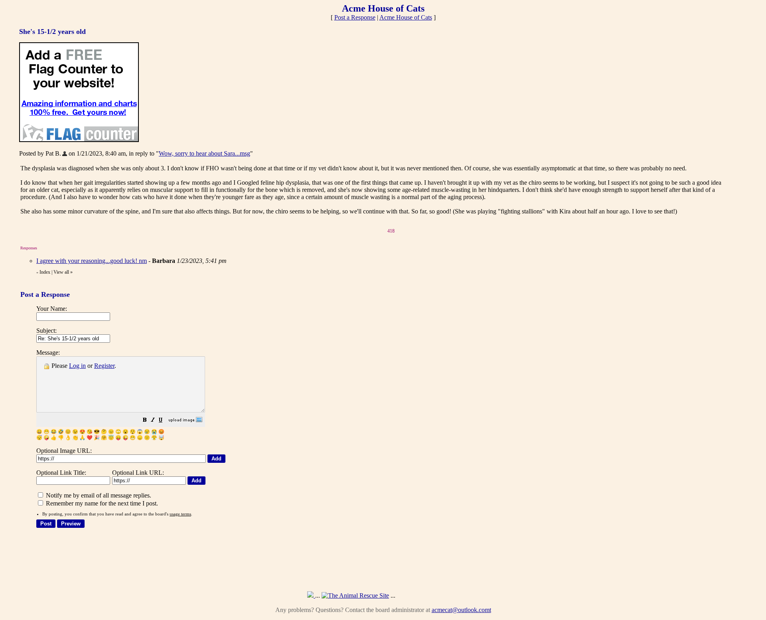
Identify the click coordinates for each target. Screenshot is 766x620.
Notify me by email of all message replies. (97, 495)
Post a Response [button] (354, 17)
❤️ (90, 437)
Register (104, 365)
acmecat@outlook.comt (461, 609)
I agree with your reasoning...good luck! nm (91, 260)
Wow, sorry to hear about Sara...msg (204, 153)
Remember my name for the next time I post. (101, 503)
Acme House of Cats (405, 17)
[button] (145, 420)
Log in (77, 365)
